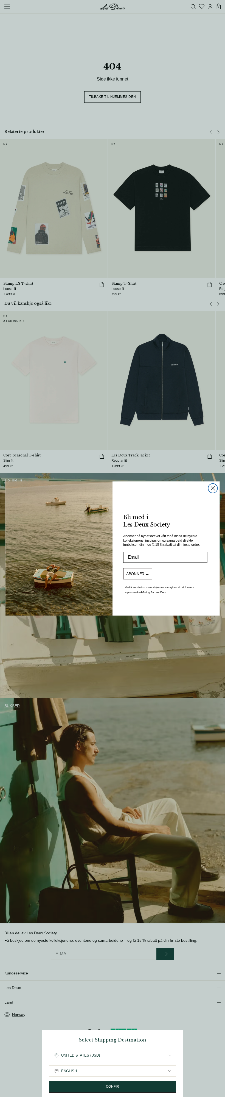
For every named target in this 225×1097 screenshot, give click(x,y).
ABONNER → (137, 574)
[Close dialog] (213, 488)
